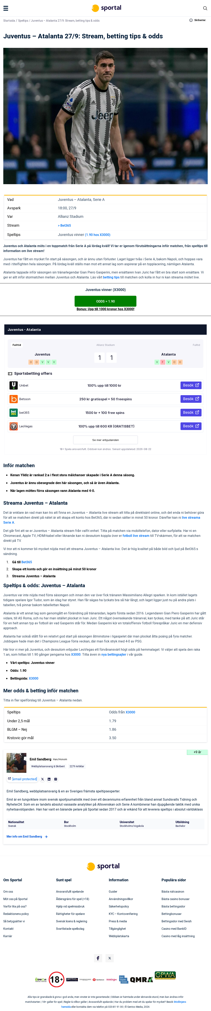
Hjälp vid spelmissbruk (70, 907)
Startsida (9, 21)
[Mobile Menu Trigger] (6, 8)
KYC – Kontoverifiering (123, 914)
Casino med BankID (174, 929)
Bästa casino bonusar (176, 899)
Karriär (7, 936)
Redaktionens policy (16, 914)
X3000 (76, 654)
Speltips (23, 21)
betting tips (111, 277)
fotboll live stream (136, 535)
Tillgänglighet (117, 929)
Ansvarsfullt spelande (70, 892)
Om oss (8, 892)
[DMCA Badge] (41, 979)
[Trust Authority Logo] (72, 979)
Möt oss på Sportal (15, 899)
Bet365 (26, 562)
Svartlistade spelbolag (70, 929)
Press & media (118, 921)
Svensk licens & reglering (71, 921)
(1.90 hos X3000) (97, 234)
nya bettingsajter (113, 654)
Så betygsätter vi (14, 921)
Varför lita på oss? (15, 907)
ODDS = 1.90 (105, 301)
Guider (113, 892)
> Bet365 (64, 225)
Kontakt (8, 929)
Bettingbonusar (172, 914)
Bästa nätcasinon (173, 892)
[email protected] (24, 779)
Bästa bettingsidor (173, 907)
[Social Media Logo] (98, 958)
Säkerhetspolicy (119, 907)
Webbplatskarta (119, 936)
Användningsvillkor (121, 899)
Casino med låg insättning (178, 936)
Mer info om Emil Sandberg (24, 836)
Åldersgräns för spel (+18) (72, 899)
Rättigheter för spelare (70, 914)
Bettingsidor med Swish (177, 921)
